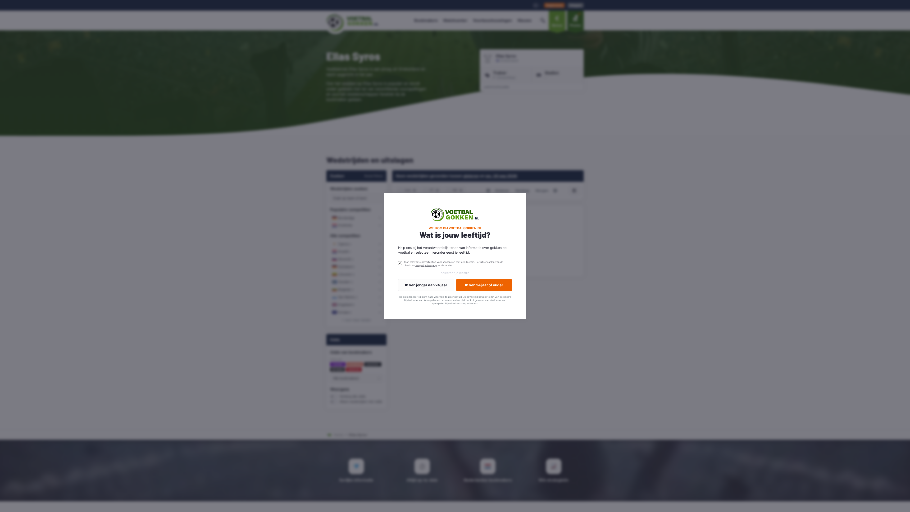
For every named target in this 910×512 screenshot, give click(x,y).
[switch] (400, 263)
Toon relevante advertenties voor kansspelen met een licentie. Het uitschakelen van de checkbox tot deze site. (453, 264)
